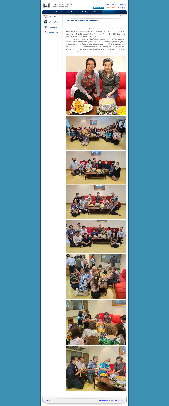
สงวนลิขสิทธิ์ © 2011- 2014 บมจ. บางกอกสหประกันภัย (111, 400)
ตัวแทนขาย (123, 4)
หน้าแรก (107, 4)
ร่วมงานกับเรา (115, 4)
